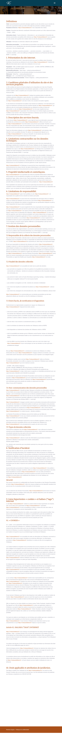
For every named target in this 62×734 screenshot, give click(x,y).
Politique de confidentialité (22, 729)
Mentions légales (10, 729)
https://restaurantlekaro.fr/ (25, 27)
